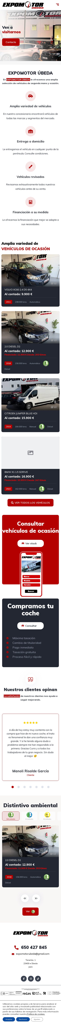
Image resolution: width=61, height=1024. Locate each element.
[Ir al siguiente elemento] (36, 898)
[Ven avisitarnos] (30, 35)
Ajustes (37, 1019)
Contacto (11, 42)
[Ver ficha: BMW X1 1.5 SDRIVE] (30, 465)
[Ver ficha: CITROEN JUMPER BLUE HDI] (30, 405)
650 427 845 (33, 947)
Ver (28, 911)
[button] (12, 787)
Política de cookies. (36, 1014)
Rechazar (23, 1019)
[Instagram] (31, 979)
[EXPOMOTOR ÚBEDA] (23, 5)
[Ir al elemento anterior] (25, 898)
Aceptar (9, 1019)
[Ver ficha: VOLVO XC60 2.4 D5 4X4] (30, 280)
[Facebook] (24, 979)
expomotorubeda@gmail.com (32, 953)
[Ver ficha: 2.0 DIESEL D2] (30, 342)
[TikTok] (38, 979)
